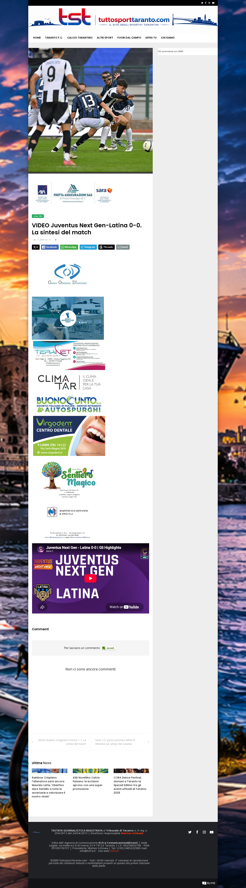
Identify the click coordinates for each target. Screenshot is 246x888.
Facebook (51, 247)
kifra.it (114, 851)
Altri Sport (105, 37)
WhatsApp (70, 247)
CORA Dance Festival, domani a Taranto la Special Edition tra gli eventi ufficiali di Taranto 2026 (130, 785)
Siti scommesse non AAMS (170, 51)
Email (125, 247)
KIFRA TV (151, 37)
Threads (108, 247)
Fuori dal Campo (129, 37)
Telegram (89, 247)
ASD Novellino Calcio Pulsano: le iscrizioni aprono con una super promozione (87, 783)
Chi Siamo (168, 37)
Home (37, 37)
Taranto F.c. (54, 37)
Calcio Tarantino (80, 37)
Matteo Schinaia (132, 833)
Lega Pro (37, 216)
